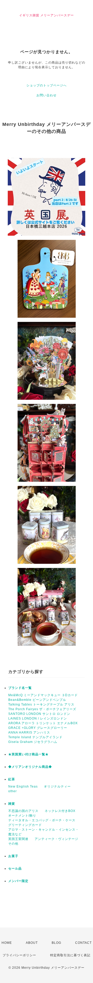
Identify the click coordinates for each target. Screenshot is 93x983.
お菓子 (13, 856)
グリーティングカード (25, 825)
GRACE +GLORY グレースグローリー (37, 728)
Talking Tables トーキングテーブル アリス (41, 704)
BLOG (56, 943)
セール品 (15, 868)
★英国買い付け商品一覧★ (28, 754)
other (12, 791)
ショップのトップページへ (46, 85)
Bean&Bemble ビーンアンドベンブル (37, 700)
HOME (7, 943)
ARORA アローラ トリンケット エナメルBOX (43, 723)
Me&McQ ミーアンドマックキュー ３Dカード (43, 695)
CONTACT (83, 943)
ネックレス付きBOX (60, 811)
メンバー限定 (18, 881)
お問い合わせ (46, 95)
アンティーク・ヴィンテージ (56, 839)
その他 (13, 843)
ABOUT (32, 943)
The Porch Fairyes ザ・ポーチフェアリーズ (42, 709)
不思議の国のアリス (23, 811)
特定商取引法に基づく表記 (70, 955)
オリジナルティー (57, 786)
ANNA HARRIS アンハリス (29, 732)
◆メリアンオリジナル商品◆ (30, 767)
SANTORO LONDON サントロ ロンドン (39, 714)
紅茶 (11, 779)
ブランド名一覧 (20, 688)
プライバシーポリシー (19, 955)
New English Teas (23, 786)
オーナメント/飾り (22, 815)
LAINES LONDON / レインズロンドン (37, 718)
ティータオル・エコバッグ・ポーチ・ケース (41, 820)
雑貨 (11, 803)
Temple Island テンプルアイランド (35, 737)
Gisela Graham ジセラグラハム (32, 742)
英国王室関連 (18, 839)
